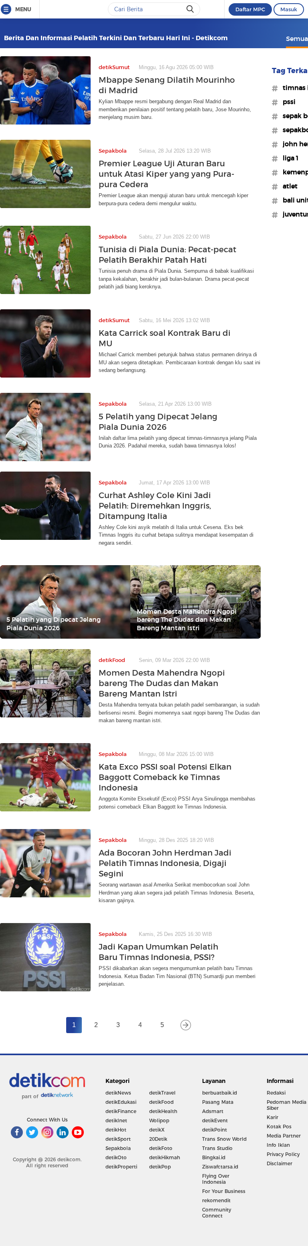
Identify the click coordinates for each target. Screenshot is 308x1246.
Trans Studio (217, 1148)
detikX (156, 1130)
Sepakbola (118, 1148)
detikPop (160, 1167)
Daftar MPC (250, 9)
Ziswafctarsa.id (220, 1167)
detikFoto (160, 1148)
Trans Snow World (224, 1139)
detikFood (161, 1102)
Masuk (288, 9)
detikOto (116, 1157)
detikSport (118, 1139)
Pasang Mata (217, 1102)
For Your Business (223, 1191)
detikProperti (121, 1167)
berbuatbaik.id (219, 1093)
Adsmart (212, 1111)
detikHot (115, 1130)
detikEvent (215, 1120)
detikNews (118, 1093)
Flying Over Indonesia (215, 1179)
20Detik (158, 1139)
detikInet (116, 1120)
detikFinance (120, 1111)
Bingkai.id (213, 1157)
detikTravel (162, 1093)
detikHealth (163, 1111)
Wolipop (159, 1120)
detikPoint (214, 1130)
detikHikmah (164, 1157)
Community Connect (216, 1213)
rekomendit (216, 1200)
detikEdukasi (120, 1102)
